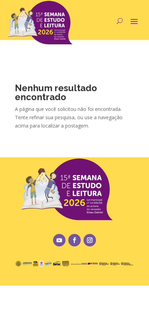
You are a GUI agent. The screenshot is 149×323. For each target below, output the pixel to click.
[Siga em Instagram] (90, 240)
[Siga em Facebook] (74, 240)
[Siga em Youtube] (59, 240)
